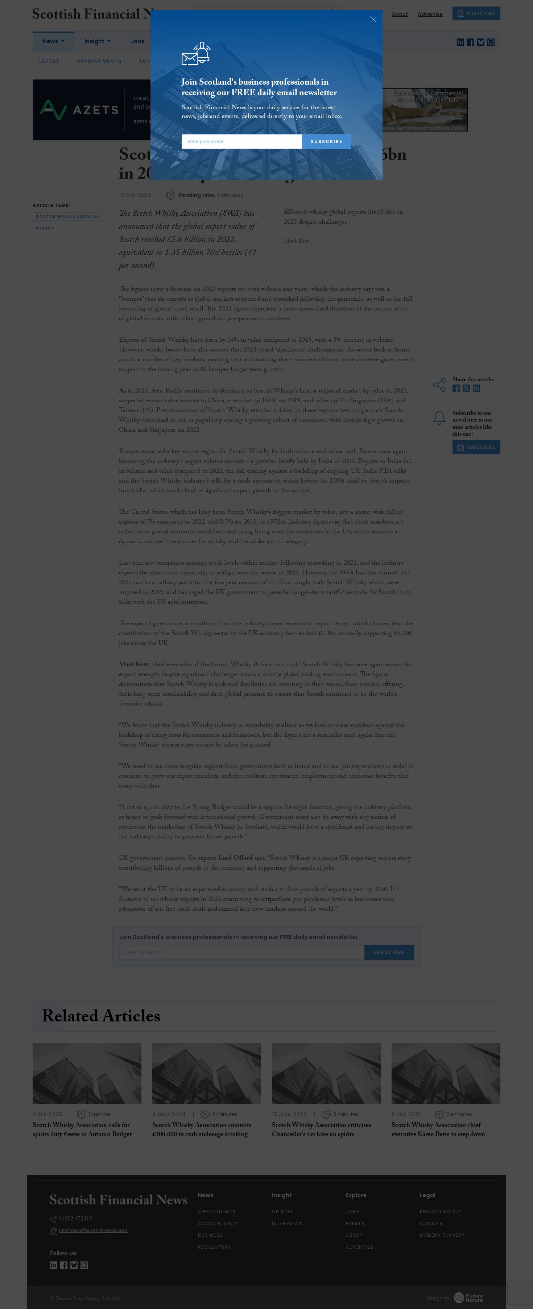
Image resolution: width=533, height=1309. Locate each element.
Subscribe (327, 141)
